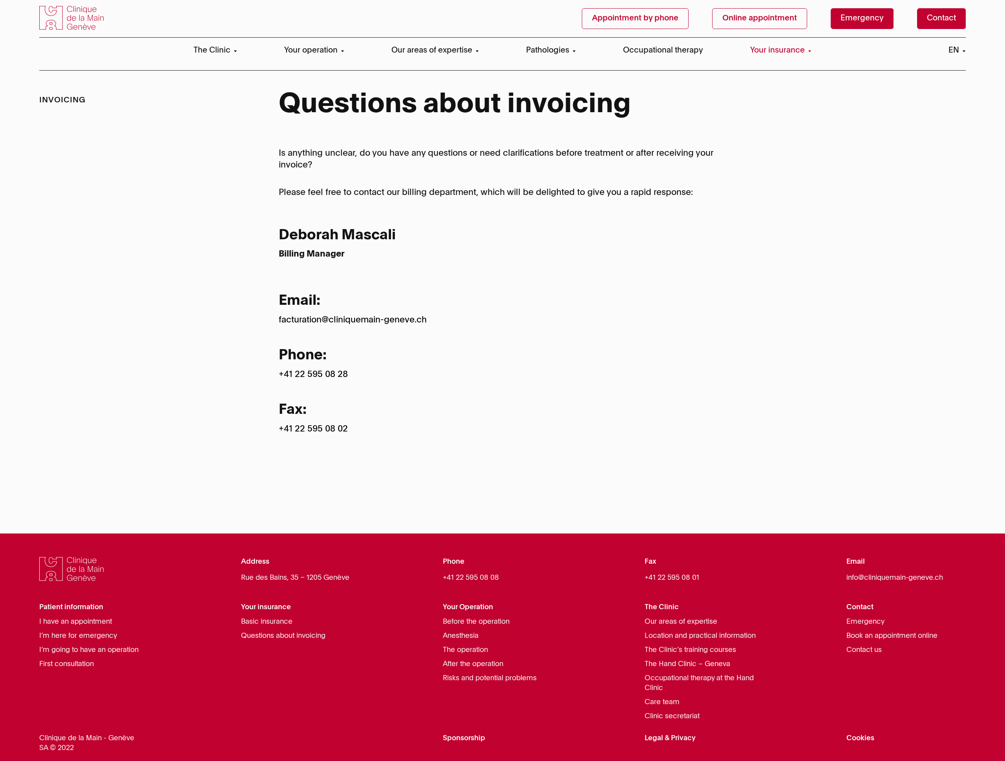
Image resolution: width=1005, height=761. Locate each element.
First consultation (66, 664)
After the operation (473, 664)
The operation (465, 650)
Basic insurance (266, 621)
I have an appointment (75, 621)
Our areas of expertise (681, 621)
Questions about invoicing (283, 635)
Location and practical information (700, 635)
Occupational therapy (663, 51)
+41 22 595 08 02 (313, 429)
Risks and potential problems (490, 678)
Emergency (865, 621)
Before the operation (476, 621)
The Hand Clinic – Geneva (687, 664)
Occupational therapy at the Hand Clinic (699, 683)
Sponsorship (464, 738)
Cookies (860, 738)
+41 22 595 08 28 (313, 374)
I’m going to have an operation (89, 650)
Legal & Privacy (670, 738)
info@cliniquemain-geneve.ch (894, 577)
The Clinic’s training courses (690, 650)
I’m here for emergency (78, 635)
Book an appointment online (891, 635)
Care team (662, 702)
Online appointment (759, 18)
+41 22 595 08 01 (672, 577)
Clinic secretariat (672, 716)
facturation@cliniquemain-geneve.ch (353, 320)
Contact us (864, 650)
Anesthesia (461, 635)
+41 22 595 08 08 (471, 577)
